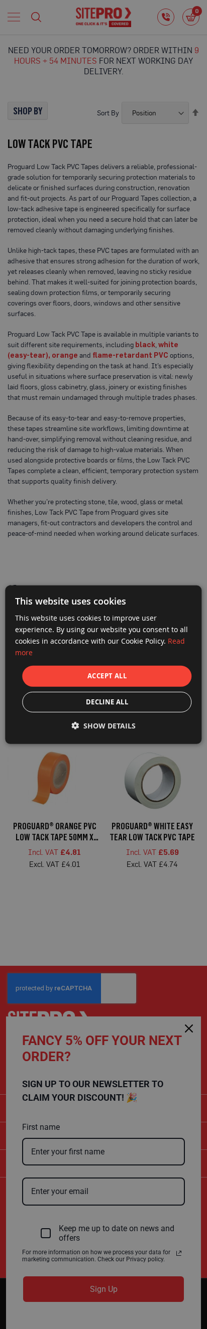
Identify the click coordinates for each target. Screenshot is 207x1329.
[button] (103, 725)
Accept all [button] (107, 675)
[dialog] (103, 664)
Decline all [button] (107, 701)
